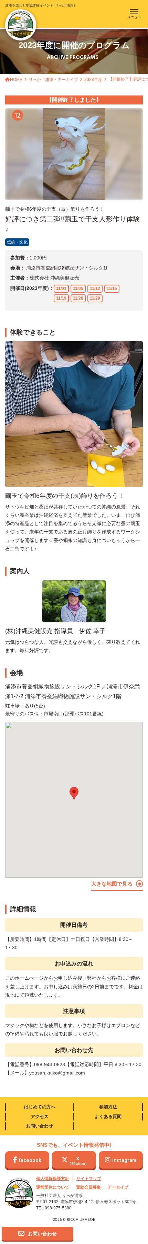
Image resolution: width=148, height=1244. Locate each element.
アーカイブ (118, 1187)
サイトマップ (88, 1178)
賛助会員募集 (88, 1187)
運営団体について (52, 1187)
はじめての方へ (39, 1106)
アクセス (40, 1116)
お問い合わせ (39, 1125)
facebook (30, 1160)
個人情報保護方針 (52, 1178)
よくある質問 (108, 1116)
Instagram (124, 1160)
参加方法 (108, 1106)
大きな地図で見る (112, 884)
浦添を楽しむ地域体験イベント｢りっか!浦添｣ (40, 5)
